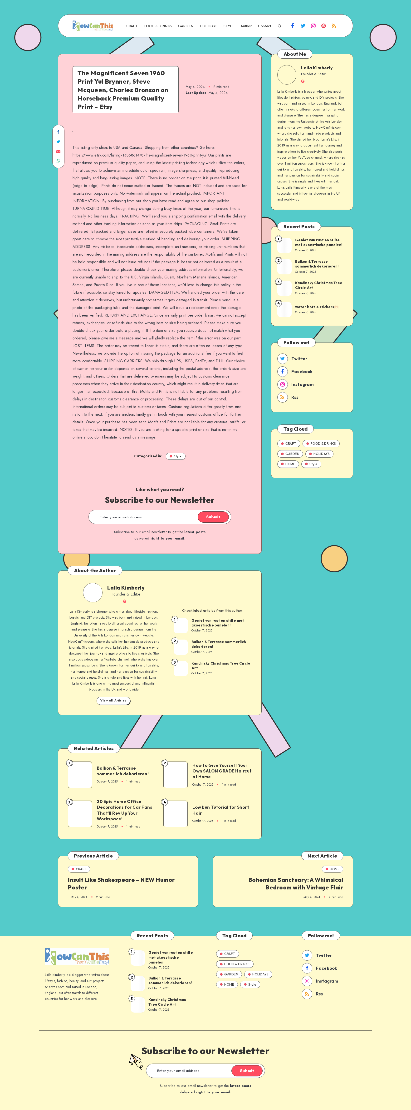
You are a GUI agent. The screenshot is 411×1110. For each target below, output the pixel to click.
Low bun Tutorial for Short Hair (220, 810)
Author (246, 26)
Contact (264, 26)
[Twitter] (303, 26)
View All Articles (113, 700)
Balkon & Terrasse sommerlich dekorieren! (218, 644)
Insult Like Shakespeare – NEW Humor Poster (121, 883)
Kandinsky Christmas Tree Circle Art (220, 665)
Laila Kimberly (126, 587)
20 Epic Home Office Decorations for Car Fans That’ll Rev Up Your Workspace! (124, 810)
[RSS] (334, 26)
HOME (290, 464)
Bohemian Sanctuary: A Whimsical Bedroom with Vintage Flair (295, 883)
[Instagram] (313, 26)
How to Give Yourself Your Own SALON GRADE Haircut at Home (222, 771)
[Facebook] (293, 26)
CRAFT (132, 26)
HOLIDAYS (208, 26)
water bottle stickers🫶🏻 (317, 307)
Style (178, 456)
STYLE (229, 26)
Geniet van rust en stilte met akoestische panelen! (217, 622)
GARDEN (186, 26)
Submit (213, 517)
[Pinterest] (324, 26)
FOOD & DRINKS (158, 26)
